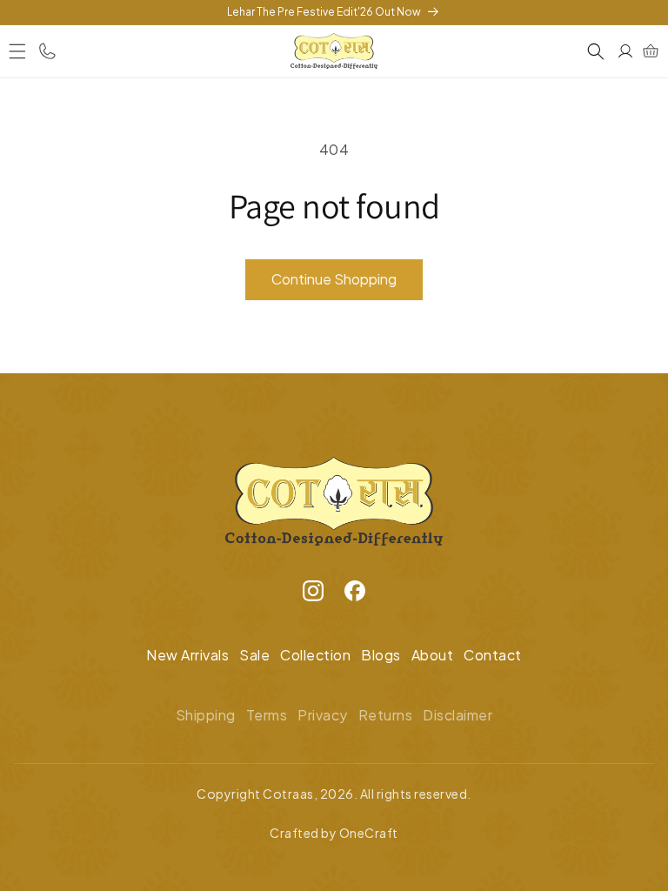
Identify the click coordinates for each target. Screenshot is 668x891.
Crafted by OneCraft (334, 833)
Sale (254, 655)
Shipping (206, 715)
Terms (267, 715)
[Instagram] (313, 595)
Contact (493, 655)
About (432, 655)
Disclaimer (457, 715)
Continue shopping (334, 279)
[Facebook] (354, 595)
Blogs (381, 655)
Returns (385, 715)
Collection (315, 655)
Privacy (322, 715)
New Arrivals (187, 655)
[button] (17, 51)
